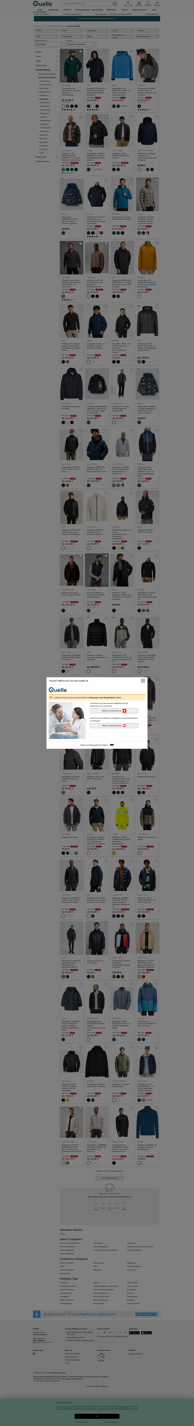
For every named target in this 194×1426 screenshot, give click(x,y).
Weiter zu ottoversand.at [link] (111, 726)
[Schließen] (143, 681)
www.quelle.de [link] (95, 745)
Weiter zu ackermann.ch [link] (111, 711)
